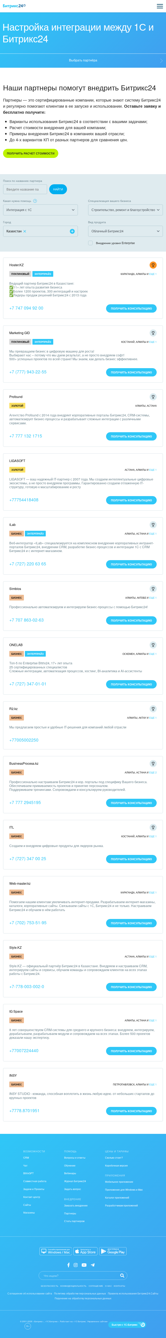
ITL (11, 827)
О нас (108, 1285)
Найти (58, 189)
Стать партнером (74, 1221)
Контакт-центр (31, 1197)
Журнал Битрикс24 (75, 1181)
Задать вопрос (72, 1189)
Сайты (27, 1204)
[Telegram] (93, 1264)
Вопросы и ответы (74, 1157)
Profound (15, 396)
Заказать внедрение (76, 1205)
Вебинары (70, 1173)
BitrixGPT (28, 1173)
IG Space (16, 1011)
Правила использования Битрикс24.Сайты (133, 1293)
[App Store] (85, 1251)
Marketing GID (19, 332)
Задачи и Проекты (33, 1189)
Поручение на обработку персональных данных (83, 1298)
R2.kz (13, 708)
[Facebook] (68, 1264)
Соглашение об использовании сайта (29, 1293)
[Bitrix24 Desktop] (55, 1251)
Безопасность (49, 1285)
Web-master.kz (20, 883)
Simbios (15, 588)
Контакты (119, 1285)
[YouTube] (84, 1264)
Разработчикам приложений (121, 1205)
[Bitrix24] (14, 6)
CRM (26, 1157)
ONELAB (16, 644)
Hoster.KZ (16, 265)
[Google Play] (113, 1251)
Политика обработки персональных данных (80, 1293)
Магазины (29, 1212)
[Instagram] (76, 1264)
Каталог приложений (117, 1197)
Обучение (70, 1165)
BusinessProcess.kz (23, 763)
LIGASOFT (17, 460)
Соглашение (96, 1285)
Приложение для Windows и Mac (124, 1189)
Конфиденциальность (73, 1285)
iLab (12, 524)
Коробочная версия (116, 1165)
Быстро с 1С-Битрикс (125, 1324)
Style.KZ (15, 947)
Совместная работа (34, 1181)
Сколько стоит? (114, 1157)
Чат (25, 1165)
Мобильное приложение (119, 1181)
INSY (13, 1075)
